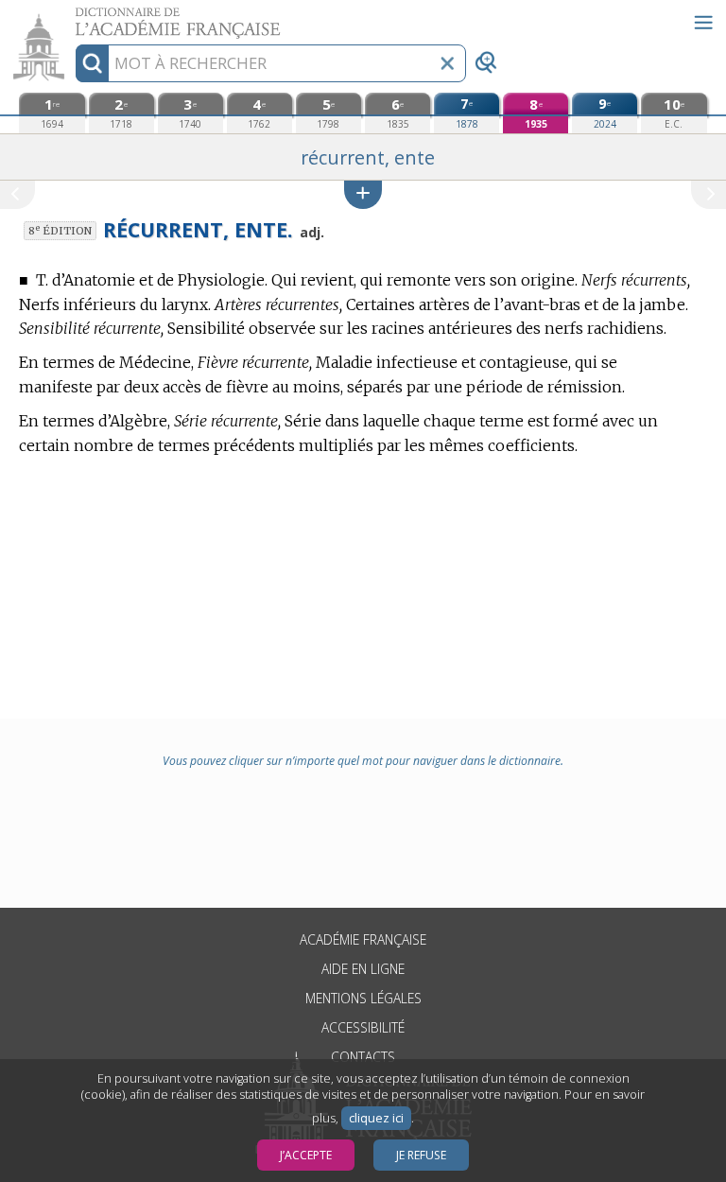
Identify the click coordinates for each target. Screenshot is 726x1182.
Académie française (363, 939)
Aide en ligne (363, 969)
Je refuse (421, 1155)
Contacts (363, 1057)
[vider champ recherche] (447, 63)
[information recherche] (92, 63)
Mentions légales (363, 998)
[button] (363, 194)
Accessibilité (363, 1027)
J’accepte (306, 1155)
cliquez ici (376, 1118)
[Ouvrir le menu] (703, 22)
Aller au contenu (72, 16)
